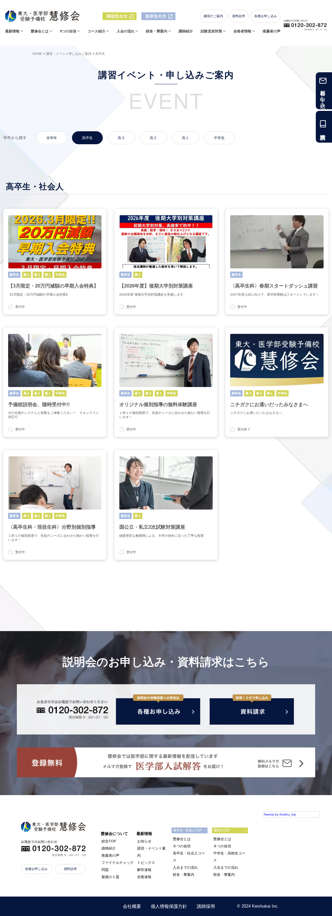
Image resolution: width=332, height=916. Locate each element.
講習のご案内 (213, 16)
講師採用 (206, 906)
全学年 (51, 138)
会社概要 (132, 906)
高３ (121, 138)
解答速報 (144, 870)
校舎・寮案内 (183, 874)
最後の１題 (110, 877)
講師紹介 (186, 31)
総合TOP (108, 841)
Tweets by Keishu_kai (280, 814)
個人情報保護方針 (169, 906)
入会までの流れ (185, 867)
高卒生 (87, 138)
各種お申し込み (265, 16)
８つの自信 (182, 846)
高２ (153, 138)
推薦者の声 (271, 31)
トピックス (146, 862)
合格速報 (144, 877)
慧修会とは (182, 839)
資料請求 (238, 16)
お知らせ (144, 841)
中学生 (219, 138)
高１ (185, 138)
